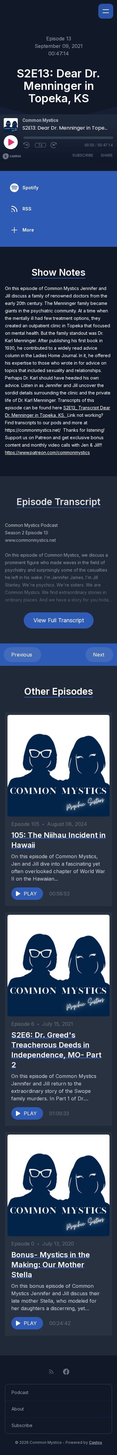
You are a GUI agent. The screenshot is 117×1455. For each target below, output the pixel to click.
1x (40, 145)
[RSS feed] (51, 1371)
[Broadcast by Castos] (11, 156)
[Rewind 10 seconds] (26, 145)
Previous (22, 655)
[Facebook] (66, 1371)
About (18, 1408)
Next (99, 655)
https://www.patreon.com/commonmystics (47, 452)
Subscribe (82, 155)
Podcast (20, 1392)
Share (107, 155)
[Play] (10, 142)
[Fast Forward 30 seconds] (54, 145)
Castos (95, 1442)
